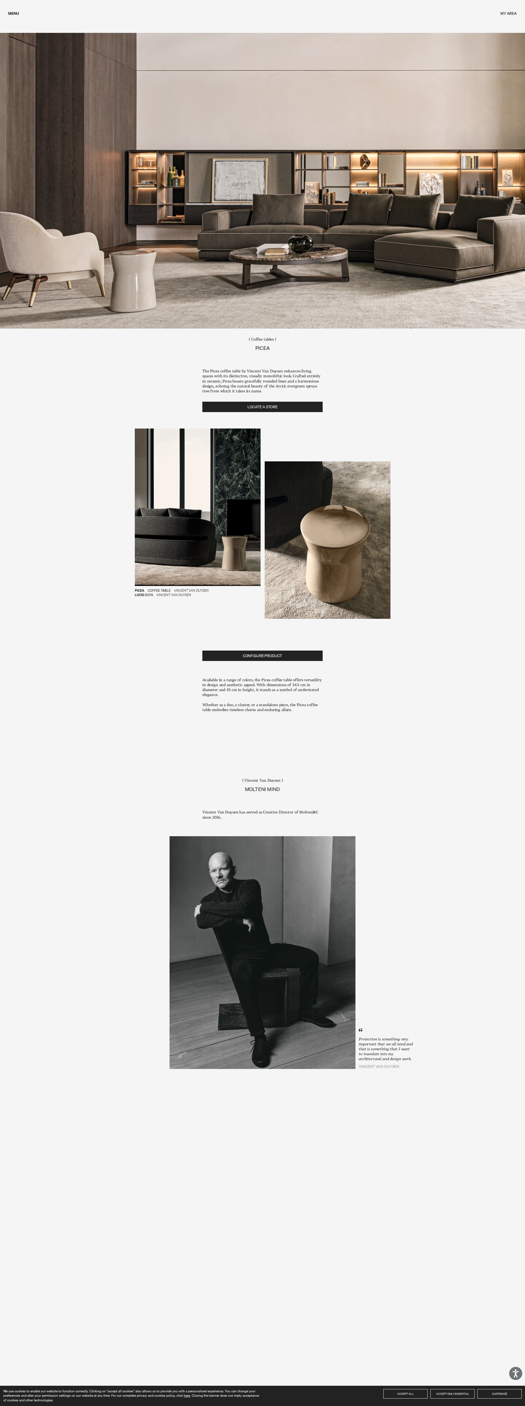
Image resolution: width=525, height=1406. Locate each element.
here (187, 1395)
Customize (499, 1393)
